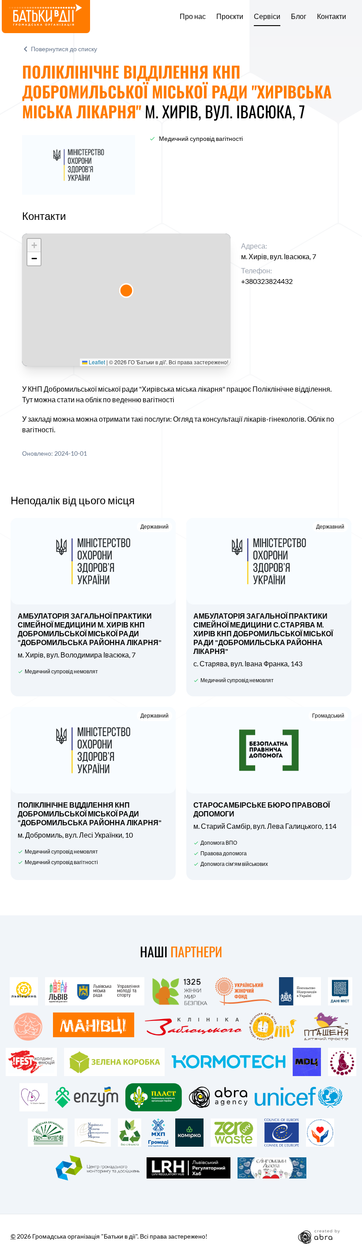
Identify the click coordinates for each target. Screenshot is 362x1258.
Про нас (193, 16)
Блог (298, 16)
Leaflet (96, 362)
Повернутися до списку (64, 49)
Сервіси (267, 16)
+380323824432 (267, 281)
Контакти (331, 16)
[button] (126, 290)
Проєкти (229, 16)
